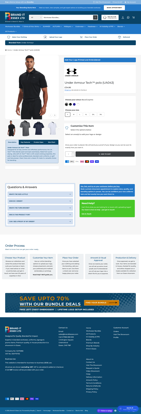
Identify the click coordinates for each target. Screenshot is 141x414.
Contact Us (90, 362)
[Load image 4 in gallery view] (52, 128)
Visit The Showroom (102, 2)
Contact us (70, 410)
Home (9, 50)
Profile (115, 337)
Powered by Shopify (28, 410)
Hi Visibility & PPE (106, 26)
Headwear (92, 26)
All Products (10, 31)
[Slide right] (54, 115)
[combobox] (70, 17)
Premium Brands (92, 343)
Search (39, 410)
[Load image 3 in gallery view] (38, 128)
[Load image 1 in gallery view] (11, 128)
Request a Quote (92, 368)
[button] (133, 17)
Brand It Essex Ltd (15, 410)
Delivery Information (94, 377)
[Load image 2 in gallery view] (25, 128)
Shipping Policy (92, 389)
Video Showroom (93, 371)
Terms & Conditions (93, 383)
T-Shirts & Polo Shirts (31, 26)
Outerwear (79, 26)
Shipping (68, 90)
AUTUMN (56, 26)
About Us (89, 359)
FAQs (88, 374)
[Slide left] (50, 115)
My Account (131, 2)
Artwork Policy (92, 380)
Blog (86, 410)
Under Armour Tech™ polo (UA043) (26, 50)
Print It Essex (91, 349)
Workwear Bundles (93, 331)
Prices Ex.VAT (117, 2)
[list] (70, 37)
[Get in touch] (128, 17)
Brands (120, 26)
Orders (116, 331)
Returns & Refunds (93, 386)
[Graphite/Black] (70, 104)
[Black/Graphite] (66, 104)
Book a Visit (79, 410)
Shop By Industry (92, 346)
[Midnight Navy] (74, 104)
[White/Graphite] (78, 104)
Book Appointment (114, 7)
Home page (47, 410)
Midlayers (67, 26)
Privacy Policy (91, 392)
